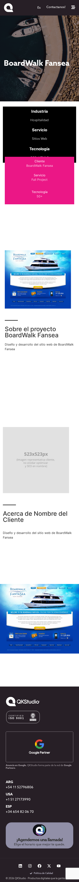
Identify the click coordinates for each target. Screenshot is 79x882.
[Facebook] (39, 866)
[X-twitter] (49, 866)
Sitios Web (39, 138)
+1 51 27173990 (18, 800)
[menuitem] (39, 8)
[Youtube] (59, 866)
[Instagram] (30, 866)
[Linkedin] (20, 866)
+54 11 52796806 (19, 787)
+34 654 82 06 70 (20, 812)
